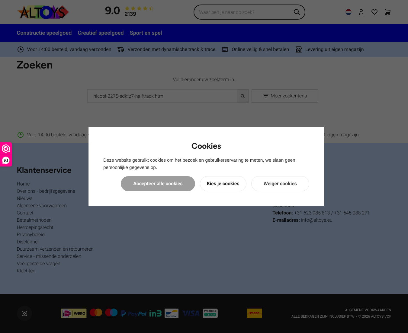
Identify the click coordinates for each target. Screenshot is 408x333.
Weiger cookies (280, 183)
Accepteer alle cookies (157, 183)
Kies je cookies (223, 183)
